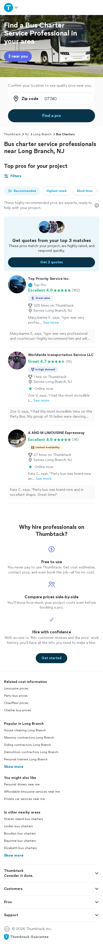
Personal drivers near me (22, 784)
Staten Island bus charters (23, 819)
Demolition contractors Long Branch (31, 752)
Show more (13, 767)
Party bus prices (16, 695)
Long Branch (42, 134)
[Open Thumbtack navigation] (11, 7)
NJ (27, 134)
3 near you (18, 56)
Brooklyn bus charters (20, 833)
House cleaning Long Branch (25, 730)
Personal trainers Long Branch (26, 759)
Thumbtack (12, 134)
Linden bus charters (18, 826)
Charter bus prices (17, 710)
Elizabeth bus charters (20, 848)
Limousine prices (16, 688)
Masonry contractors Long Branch (29, 737)
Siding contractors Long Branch (27, 745)
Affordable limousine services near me (32, 791)
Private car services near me (24, 799)
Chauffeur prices (16, 703)
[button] (37, 285)
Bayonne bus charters (20, 841)
